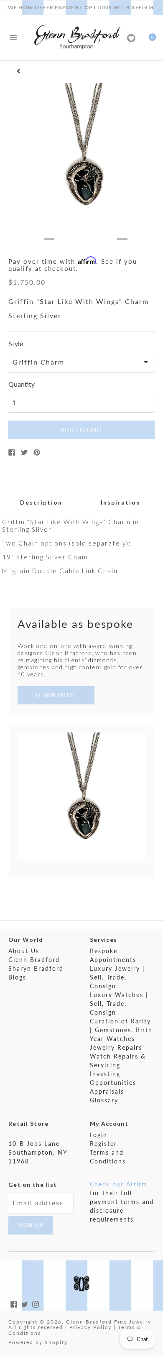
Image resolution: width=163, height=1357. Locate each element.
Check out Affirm (119, 1184)
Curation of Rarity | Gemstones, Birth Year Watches (121, 1030)
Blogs (17, 977)
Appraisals (107, 1091)
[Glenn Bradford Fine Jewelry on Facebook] (13, 1303)
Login (98, 1134)
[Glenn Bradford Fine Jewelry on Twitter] (24, 1303)
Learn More (56, 695)
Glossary (104, 1100)
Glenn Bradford (34, 959)
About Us (23, 950)
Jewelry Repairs (116, 1047)
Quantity (21, 384)
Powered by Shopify (38, 1342)
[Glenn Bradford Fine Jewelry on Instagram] (35, 1303)
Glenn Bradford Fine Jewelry (108, 1322)
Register (103, 1143)
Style (15, 343)
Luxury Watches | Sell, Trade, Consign (119, 1003)
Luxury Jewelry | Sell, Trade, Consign (117, 977)
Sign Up (30, 1225)
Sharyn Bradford (36, 968)
